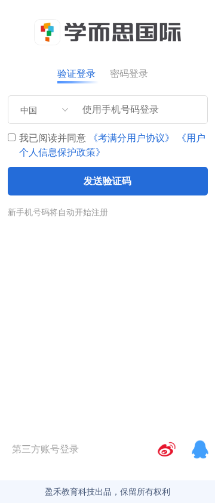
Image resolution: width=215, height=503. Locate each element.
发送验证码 (107, 181)
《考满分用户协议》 (131, 138)
